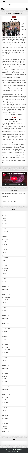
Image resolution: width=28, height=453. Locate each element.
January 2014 (5, 389)
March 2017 (4, 339)
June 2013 (4, 407)
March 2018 (4, 313)
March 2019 (4, 284)
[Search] (27, 9)
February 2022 (5, 260)
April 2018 (4, 310)
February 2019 (5, 286)
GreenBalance (5, 196)
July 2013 (4, 405)
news (14, 17)
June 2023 (4, 228)
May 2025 (4, 220)
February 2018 (5, 315)
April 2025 (4, 223)
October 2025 (5, 215)
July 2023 (4, 226)
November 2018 (6, 294)
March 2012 (4, 428)
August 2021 (5, 268)
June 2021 (4, 270)
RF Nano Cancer (13, 5)
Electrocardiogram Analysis (14, 119)
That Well (7, 64)
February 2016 (5, 365)
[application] (14, 179)
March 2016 (4, 363)
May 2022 (4, 252)
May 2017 (4, 334)
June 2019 (4, 276)
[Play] (3, 184)
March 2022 (5, 257)
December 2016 (5, 344)
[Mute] (22, 184)
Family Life (13, 114)
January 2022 (5, 263)
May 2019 (4, 278)
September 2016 (6, 349)
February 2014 (5, 386)
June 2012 (4, 426)
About (3, 442)
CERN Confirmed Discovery (8, 199)
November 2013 (6, 394)
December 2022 (6, 234)
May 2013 (4, 410)
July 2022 (4, 247)
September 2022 (6, 242)
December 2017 (5, 321)
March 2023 (5, 231)
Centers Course (14, 19)
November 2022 (6, 236)
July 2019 (4, 273)
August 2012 (5, 423)
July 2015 (4, 371)
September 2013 (6, 399)
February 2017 (5, 342)
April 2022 (4, 255)
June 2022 (4, 249)
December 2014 (5, 373)
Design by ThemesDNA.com (14, 451)
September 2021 (6, 265)
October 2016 (5, 347)
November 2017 (6, 323)
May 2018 (4, 307)
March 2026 (5, 213)
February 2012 (5, 431)
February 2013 (5, 413)
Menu (4, 1)
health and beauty (16, 164)
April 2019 (4, 281)
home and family (18, 114)
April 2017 (4, 336)
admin (10, 21)
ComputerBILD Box (6, 204)
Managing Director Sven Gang (9, 201)
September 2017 (6, 328)
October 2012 (5, 421)
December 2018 (5, 292)
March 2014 (4, 384)
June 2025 (4, 218)
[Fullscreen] (24, 184)
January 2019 (5, 289)
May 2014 (4, 378)
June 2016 (4, 357)
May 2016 (4, 360)
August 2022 (5, 244)
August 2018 (5, 299)
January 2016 (5, 368)
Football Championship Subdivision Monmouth (13, 193)
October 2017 (5, 326)
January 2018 (5, 318)
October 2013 (5, 397)
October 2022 (5, 239)
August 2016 (5, 352)
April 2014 (4, 381)
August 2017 (5, 331)
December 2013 (5, 392)
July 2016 (4, 355)
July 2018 (4, 302)
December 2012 (5, 418)
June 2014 (4, 376)
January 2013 (5, 415)
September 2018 (6, 297)
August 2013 (5, 402)
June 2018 (4, 305)
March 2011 (4, 434)
